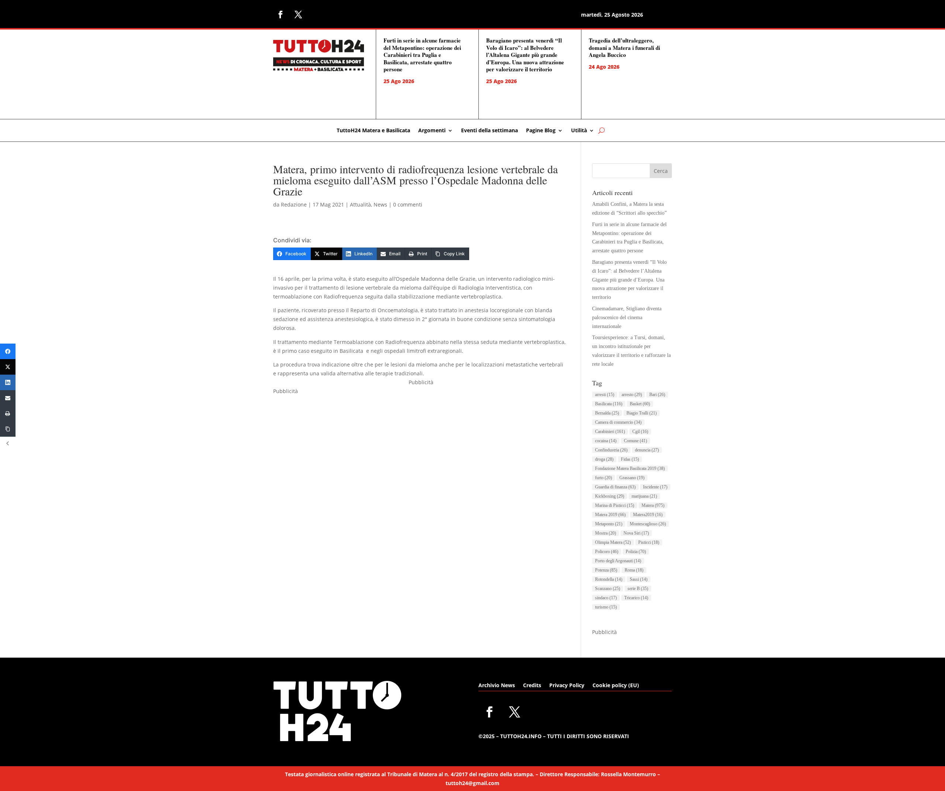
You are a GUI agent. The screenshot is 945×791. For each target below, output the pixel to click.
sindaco (606, 597)
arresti (604, 394)
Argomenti (432, 131)
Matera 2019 (610, 514)
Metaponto (608, 523)
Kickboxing (609, 496)
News (380, 204)
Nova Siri (636, 533)
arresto (632, 394)
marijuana (644, 496)
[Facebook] (8, 351)
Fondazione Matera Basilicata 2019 (630, 468)
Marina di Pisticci (614, 505)
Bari (657, 394)
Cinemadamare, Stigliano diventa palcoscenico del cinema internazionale (627, 317)
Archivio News (496, 686)
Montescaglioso (648, 523)
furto (603, 477)
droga (604, 459)
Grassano (632, 477)
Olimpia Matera (613, 542)
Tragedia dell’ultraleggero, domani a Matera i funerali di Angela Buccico (624, 47)
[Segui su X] (298, 14)
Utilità (579, 131)
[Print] (8, 413)
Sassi (638, 579)
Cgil (640, 431)
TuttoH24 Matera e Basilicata (373, 131)
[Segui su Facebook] (280, 14)
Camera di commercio (618, 422)
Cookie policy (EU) (615, 686)
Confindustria (611, 450)
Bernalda (607, 413)
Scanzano (607, 588)
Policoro (606, 551)
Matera (653, 505)
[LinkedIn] (8, 382)
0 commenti (407, 204)
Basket (640, 403)
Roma (634, 570)
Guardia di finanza (615, 487)
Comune (635, 440)
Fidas (630, 459)
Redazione (294, 204)
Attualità (360, 204)
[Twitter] (8, 367)
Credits (532, 686)
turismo (606, 607)
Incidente (655, 487)
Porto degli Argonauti (618, 560)
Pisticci (648, 542)
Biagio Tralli (641, 413)
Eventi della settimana (489, 131)
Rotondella (608, 579)
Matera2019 (648, 514)
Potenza (606, 570)
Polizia (636, 551)
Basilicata (608, 403)
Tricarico (636, 597)
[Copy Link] (8, 429)
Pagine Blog (541, 131)
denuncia (647, 450)
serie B (638, 588)
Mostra (605, 533)
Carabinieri (610, 431)
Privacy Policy (566, 686)
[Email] (8, 398)
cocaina (605, 440)
